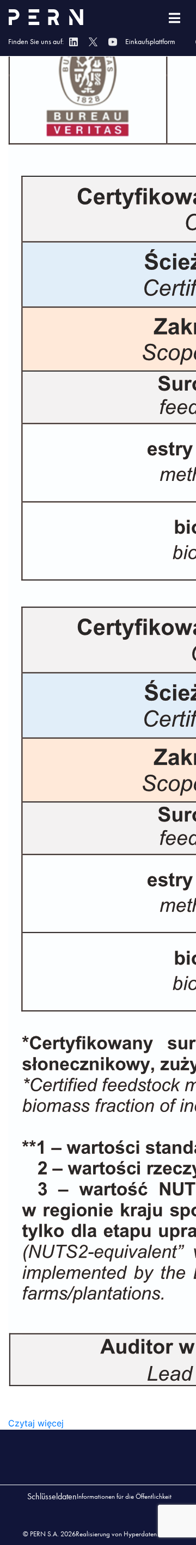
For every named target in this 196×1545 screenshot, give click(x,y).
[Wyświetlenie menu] (174, 18)
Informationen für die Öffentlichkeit (124, 1496)
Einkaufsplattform (150, 41)
